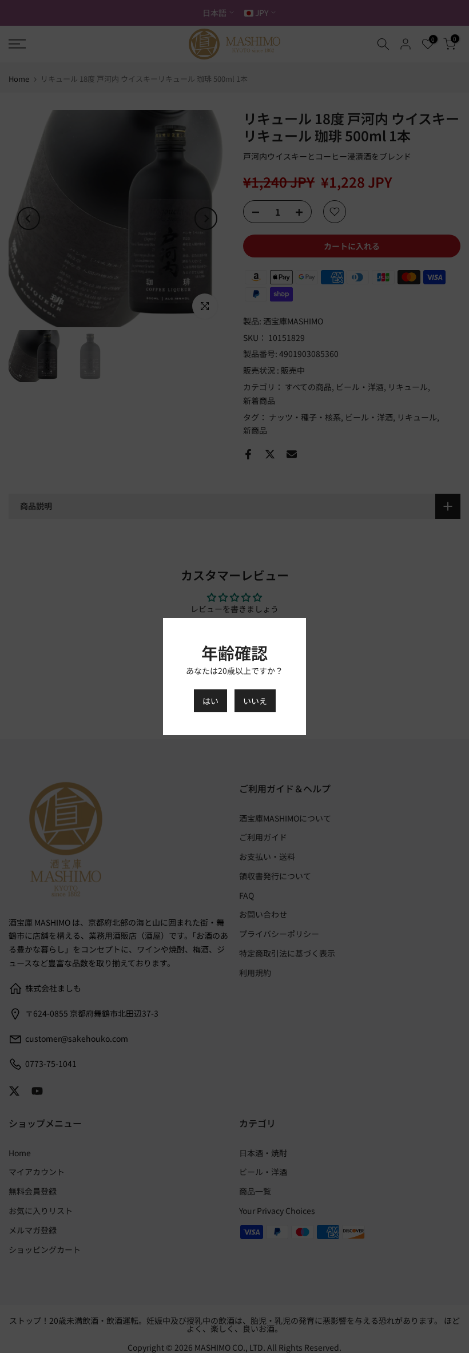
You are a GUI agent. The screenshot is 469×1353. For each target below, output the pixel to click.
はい (210, 701)
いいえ (255, 701)
